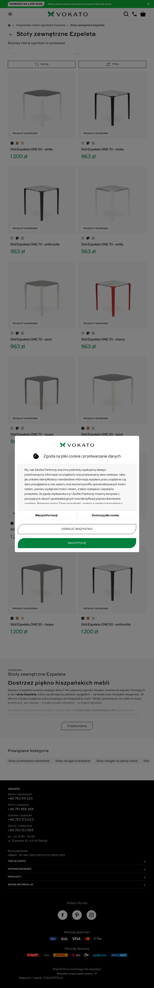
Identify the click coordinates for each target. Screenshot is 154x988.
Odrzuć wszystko (77, 529)
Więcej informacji (46, 515)
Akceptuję (77, 543)
